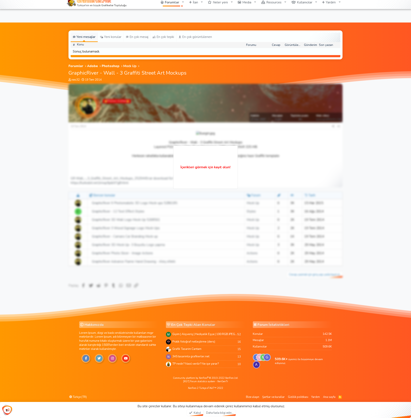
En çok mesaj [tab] (138, 37)
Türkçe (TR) (79, 397)
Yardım (315, 397)
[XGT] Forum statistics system (205, 381)
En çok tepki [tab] (165, 37)
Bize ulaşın (252, 397)
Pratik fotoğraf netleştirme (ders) (193, 342)
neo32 (75, 80)
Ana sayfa (329, 397)
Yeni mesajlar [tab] (85, 37)
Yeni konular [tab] (112, 37)
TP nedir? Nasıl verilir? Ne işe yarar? (195, 364)
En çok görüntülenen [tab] (196, 37)
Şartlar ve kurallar (273, 397)
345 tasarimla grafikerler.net (190, 356)
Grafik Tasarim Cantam (186, 349)
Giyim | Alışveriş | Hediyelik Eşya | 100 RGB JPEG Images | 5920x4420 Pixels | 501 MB (204, 334)
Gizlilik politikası (298, 397)
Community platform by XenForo (205, 378)
